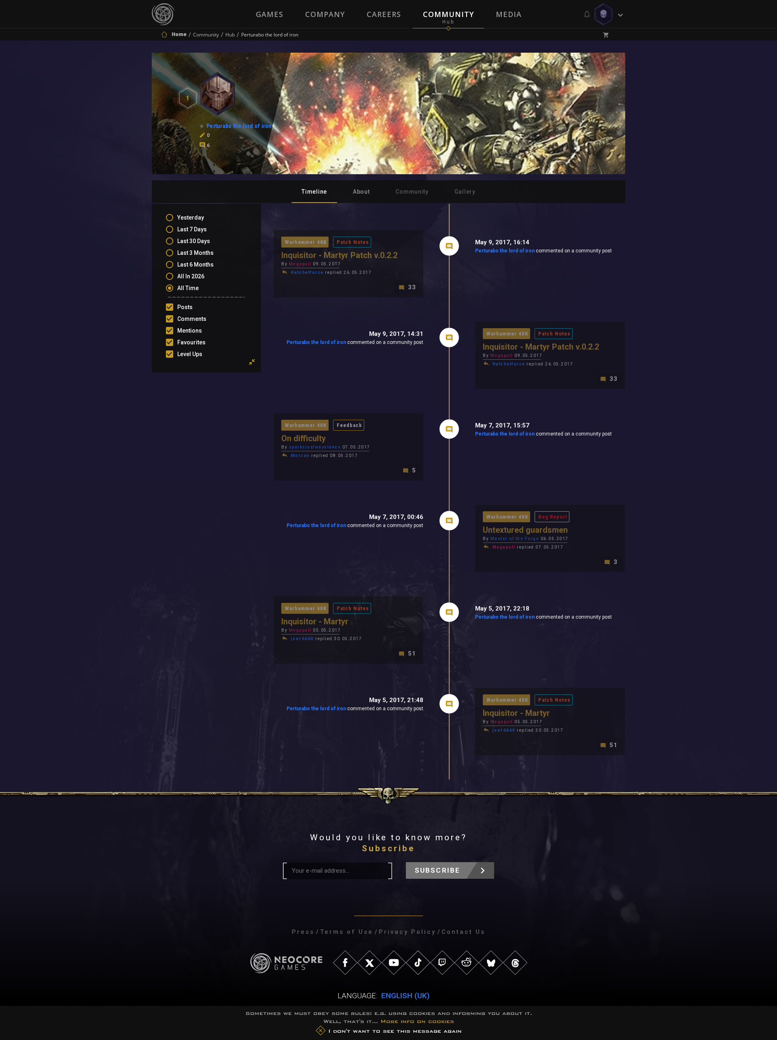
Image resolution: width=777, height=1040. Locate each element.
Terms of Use (346, 931)
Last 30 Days (193, 241)
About (361, 191)
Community (448, 14)
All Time (188, 288)
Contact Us (463, 931)
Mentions (189, 330)
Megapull (300, 264)
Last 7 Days (192, 229)
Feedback (349, 425)
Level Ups (189, 354)
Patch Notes (353, 242)
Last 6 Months (195, 264)
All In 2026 (190, 276)
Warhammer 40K (306, 242)
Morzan (300, 455)
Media (509, 14)
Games (269, 14)
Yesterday (190, 217)
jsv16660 (302, 638)
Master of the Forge (514, 538)
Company (325, 14)
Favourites (191, 342)
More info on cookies (417, 1021)
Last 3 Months (195, 253)
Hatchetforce (307, 272)
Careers (384, 14)
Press (303, 931)
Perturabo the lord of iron (505, 251)
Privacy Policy (407, 931)
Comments (191, 319)
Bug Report (552, 517)
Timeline (314, 191)
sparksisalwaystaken (315, 447)
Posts (185, 307)
